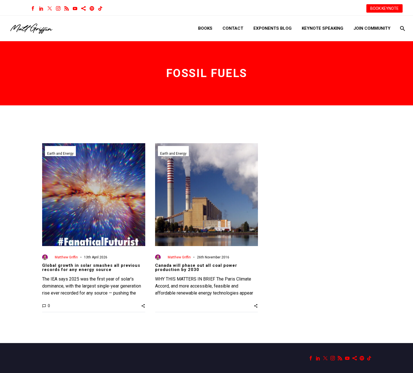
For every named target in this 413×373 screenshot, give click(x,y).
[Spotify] (92, 8)
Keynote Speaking (322, 28)
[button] (143, 305)
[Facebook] (33, 8)
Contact (233, 28)
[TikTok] (100, 8)
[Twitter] (50, 8)
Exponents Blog (272, 28)
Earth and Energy (60, 154)
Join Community (372, 28)
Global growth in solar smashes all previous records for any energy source (91, 267)
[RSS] (66, 8)
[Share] (83, 8)
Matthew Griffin (66, 257)
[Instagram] (58, 8)
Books (205, 28)
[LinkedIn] (41, 8)
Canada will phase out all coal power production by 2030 (196, 267)
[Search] (401, 28)
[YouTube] (75, 8)
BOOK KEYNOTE (384, 8)
